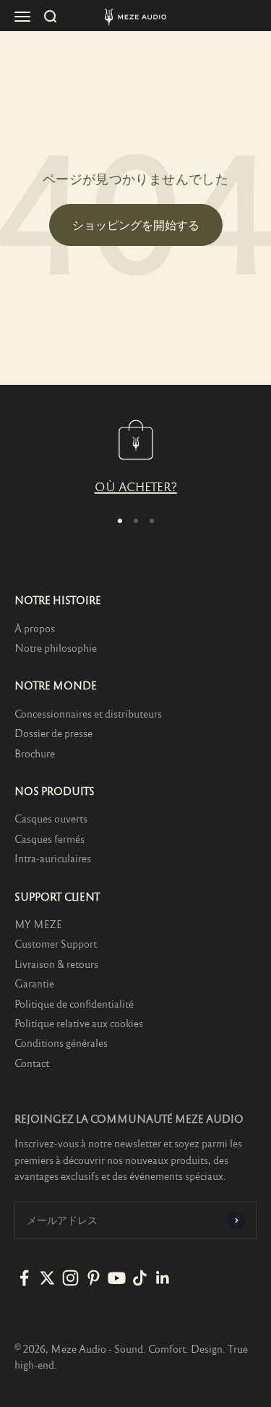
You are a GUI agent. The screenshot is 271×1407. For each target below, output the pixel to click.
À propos (34, 627)
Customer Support (55, 943)
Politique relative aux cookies (78, 1022)
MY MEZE (38, 923)
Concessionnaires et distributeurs (88, 713)
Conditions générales (61, 1042)
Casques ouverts (50, 818)
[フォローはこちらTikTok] (140, 1278)
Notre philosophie (55, 647)
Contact (31, 1062)
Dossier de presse (53, 732)
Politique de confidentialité (74, 1003)
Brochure (34, 753)
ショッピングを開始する (135, 224)
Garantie (34, 983)
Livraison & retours (56, 963)
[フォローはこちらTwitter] (47, 1278)
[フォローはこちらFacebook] (24, 1278)
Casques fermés (49, 838)
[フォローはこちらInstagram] (70, 1278)
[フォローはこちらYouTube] (116, 1278)
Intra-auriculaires (52, 857)
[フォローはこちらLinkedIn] (163, 1278)
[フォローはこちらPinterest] (93, 1278)
